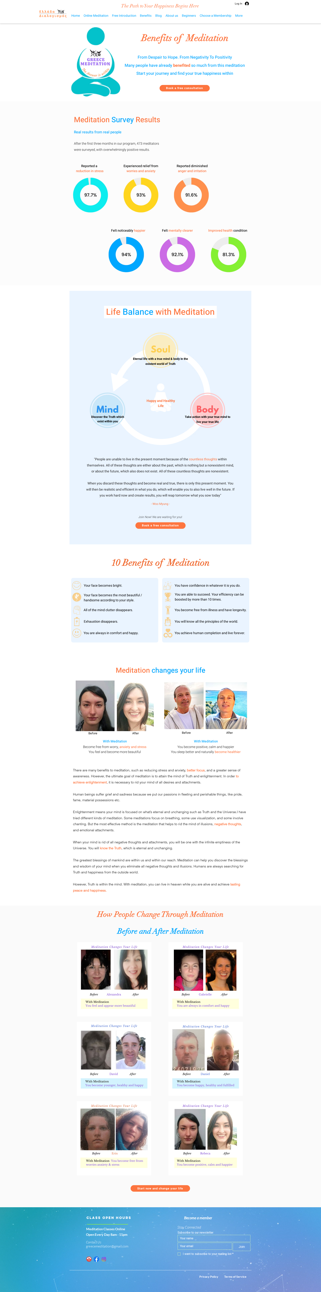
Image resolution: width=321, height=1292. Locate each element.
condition (240, 230)
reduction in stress (89, 171)
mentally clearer (180, 230)
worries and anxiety (141, 171)
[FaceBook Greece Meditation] (96, 1259)
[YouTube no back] (89, 1259)
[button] (145, 16)
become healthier (228, 752)
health (228, 230)
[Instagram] (104, 1259)
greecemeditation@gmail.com (107, 1246)
